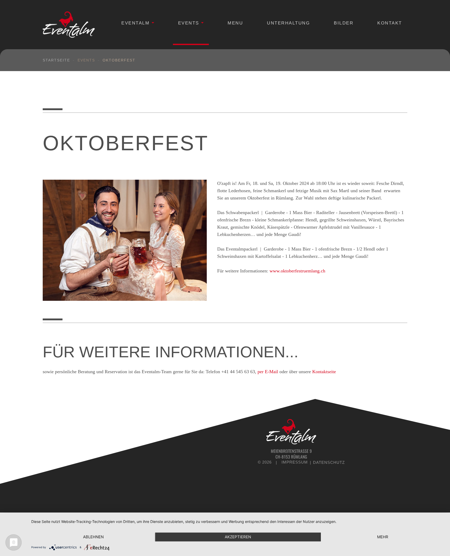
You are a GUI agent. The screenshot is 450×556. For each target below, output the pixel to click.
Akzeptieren (238, 536)
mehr (382, 536)
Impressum (295, 462)
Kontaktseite (324, 371)
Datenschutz (328, 462)
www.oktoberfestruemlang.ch (297, 270)
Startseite (56, 60)
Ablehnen (93, 536)
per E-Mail (268, 371)
